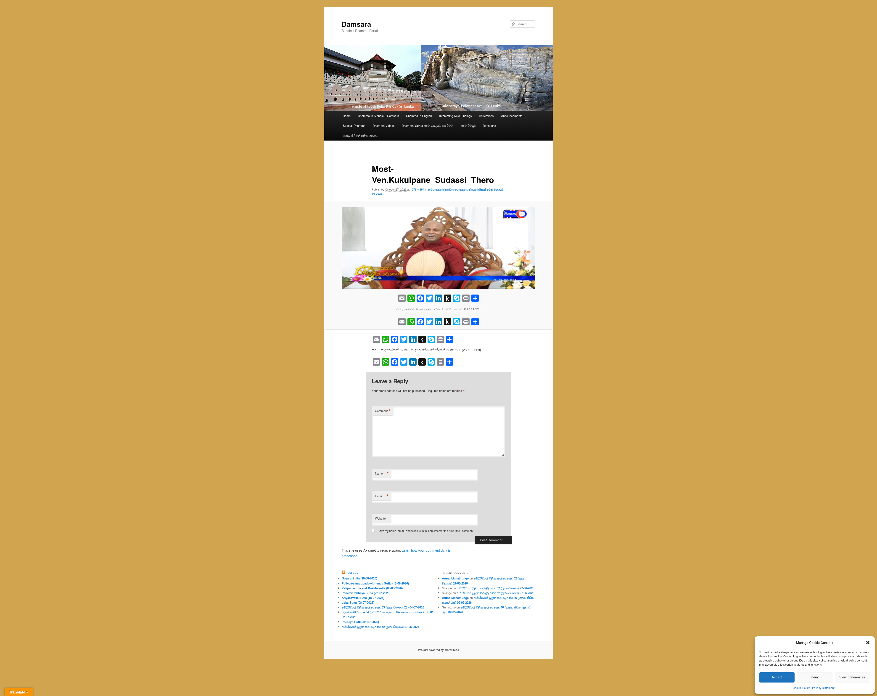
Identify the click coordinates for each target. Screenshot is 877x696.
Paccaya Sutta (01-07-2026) (360, 622)
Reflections (486, 116)
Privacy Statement (823, 688)
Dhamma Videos (384, 125)
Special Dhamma (354, 125)
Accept (777, 677)
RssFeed (352, 572)
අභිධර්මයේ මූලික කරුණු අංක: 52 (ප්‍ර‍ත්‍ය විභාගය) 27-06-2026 (380, 626)
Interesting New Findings (455, 116)
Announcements (512, 116)
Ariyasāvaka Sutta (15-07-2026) (363, 597)
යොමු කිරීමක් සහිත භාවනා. (360, 135)
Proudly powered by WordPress (438, 650)
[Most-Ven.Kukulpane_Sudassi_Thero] (438, 248)
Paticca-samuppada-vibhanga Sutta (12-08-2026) (375, 583)
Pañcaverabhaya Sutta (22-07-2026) (366, 593)
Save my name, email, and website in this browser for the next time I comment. (426, 531)
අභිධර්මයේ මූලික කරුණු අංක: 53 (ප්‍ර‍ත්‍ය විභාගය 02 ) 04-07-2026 (383, 607)
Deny (815, 677)
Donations (489, 125)
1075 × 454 (417, 189)
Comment (383, 410)
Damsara (356, 24)
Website (380, 518)
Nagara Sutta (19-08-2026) (359, 578)
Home (347, 116)
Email (382, 496)
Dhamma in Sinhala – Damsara (378, 116)
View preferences (852, 677)
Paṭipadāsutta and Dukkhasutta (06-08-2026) (372, 588)
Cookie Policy (801, 688)
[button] (868, 642)
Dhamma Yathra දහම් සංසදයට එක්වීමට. (428, 125)
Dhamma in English (419, 116)
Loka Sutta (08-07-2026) (358, 602)
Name (382, 473)
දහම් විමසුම (468, 125)
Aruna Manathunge (455, 578)
